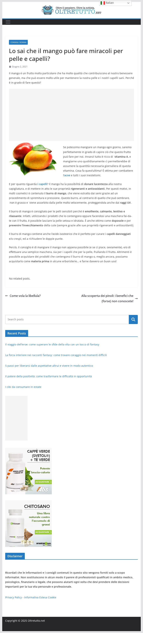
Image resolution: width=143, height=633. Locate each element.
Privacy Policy (13, 597)
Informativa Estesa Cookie (40, 597)
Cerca (133, 319)
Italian (109, 2)
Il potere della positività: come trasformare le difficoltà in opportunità (49, 376)
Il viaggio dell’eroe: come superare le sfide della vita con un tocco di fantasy (52, 344)
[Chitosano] (28, 502)
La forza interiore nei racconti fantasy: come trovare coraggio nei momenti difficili (56, 355)
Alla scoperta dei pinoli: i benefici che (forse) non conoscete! (107, 298)
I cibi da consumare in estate (23, 387)
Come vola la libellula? (25, 296)
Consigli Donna (18, 42)
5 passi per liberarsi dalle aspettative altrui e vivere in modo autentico (49, 365)
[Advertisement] (71, 115)
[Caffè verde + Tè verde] (28, 450)
